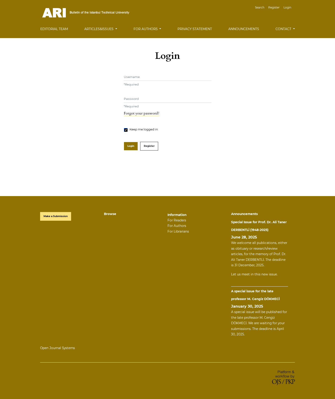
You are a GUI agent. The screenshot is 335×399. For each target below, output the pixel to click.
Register (274, 7)
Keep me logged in (143, 129)
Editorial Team (54, 29)
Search (259, 7)
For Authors (177, 226)
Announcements (243, 29)
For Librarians (178, 231)
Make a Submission (56, 216)
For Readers (177, 220)
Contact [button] (284, 29)
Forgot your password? (141, 113)
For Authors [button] (146, 29)
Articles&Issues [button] (99, 29)
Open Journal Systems (57, 348)
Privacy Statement (195, 29)
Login (287, 7)
